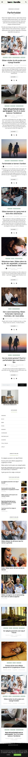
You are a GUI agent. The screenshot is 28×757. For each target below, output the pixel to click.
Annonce (5, 57)
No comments (23, 65)
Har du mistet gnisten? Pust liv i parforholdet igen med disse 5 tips (14, 360)
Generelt (3, 429)
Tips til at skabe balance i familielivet (14, 111)
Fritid (10, 355)
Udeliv (3, 446)
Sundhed (23, 57)
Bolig (2, 419)
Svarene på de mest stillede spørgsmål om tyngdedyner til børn (10, 488)
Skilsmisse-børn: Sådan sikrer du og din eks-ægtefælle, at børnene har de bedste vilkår (14, 263)
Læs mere (13, 76)
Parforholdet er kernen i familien (14, 164)
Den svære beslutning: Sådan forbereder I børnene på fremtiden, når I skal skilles (14, 314)
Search (22, 384)
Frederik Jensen (9, 65)
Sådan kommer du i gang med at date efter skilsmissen (14, 213)
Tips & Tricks (4, 443)
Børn (10, 57)
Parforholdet (16, 57)
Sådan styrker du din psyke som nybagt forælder (14, 61)
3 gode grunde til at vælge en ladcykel (10, 472)
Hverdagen (4, 432)
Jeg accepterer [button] (17, 754)
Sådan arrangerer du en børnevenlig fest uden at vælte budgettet (12, 595)
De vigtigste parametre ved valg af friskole (11, 458)
